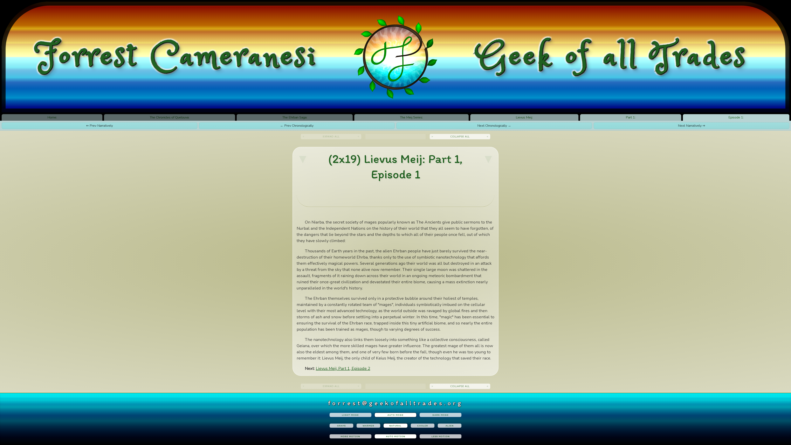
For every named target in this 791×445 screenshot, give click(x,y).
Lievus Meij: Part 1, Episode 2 (343, 368)
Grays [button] (341, 425)
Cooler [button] (422, 425)
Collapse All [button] (460, 136)
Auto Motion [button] (395, 436)
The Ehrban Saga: (294, 117)
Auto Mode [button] (395, 414)
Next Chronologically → (494, 125)
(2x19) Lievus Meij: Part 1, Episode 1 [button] (395, 166)
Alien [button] (450, 425)
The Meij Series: (411, 117)
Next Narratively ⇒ (691, 125)
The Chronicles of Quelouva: (169, 117)
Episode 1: (736, 117)
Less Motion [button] (441, 436)
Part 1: (630, 117)
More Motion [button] (350, 436)
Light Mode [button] (350, 414)
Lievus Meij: (524, 117)
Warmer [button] (368, 425)
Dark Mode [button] (440, 414)
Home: (52, 117)
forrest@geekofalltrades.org (395, 403)
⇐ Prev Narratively (99, 125)
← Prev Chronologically (297, 125)
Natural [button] (395, 425)
